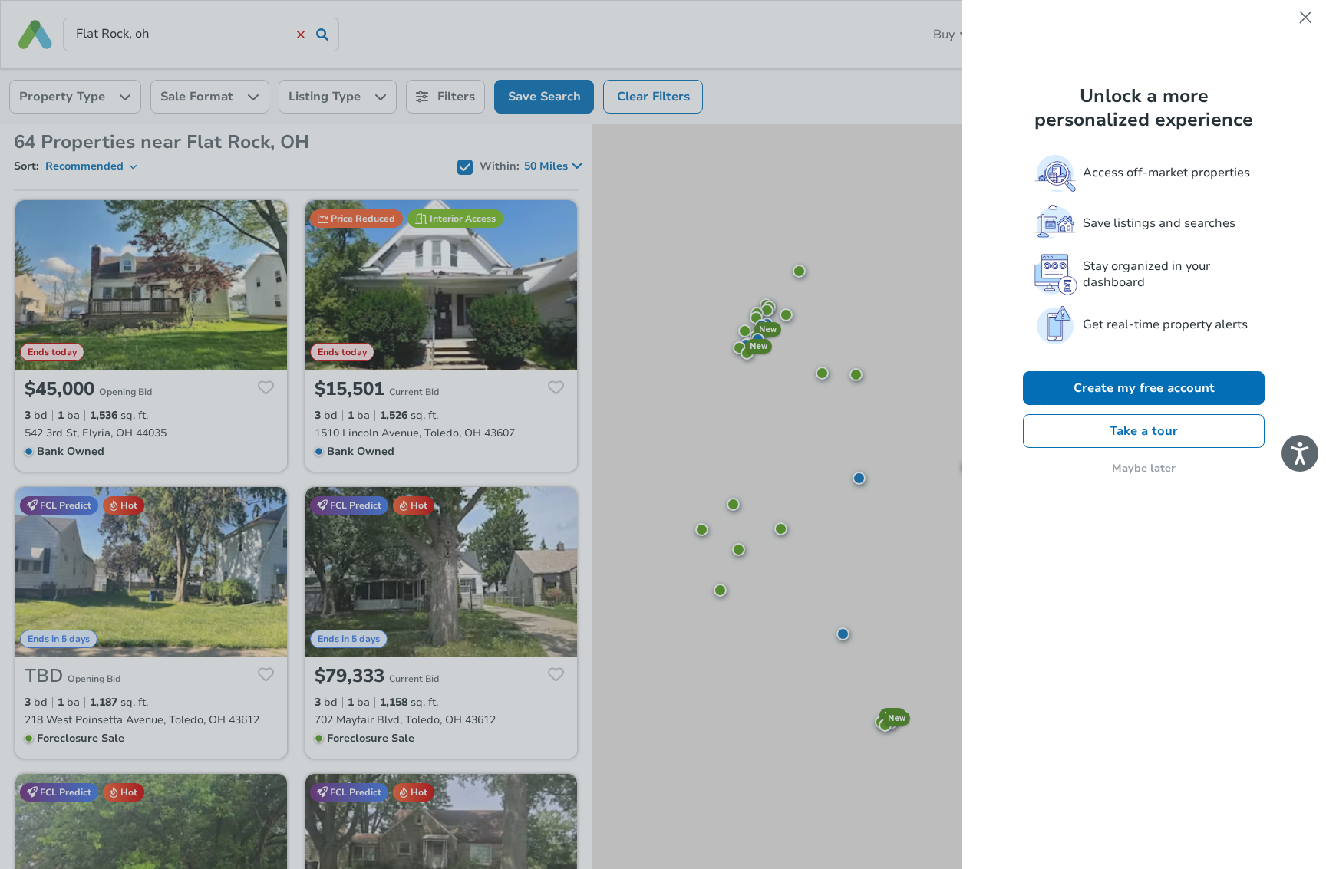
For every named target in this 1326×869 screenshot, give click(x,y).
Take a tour (1144, 431)
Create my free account (1144, 388)
